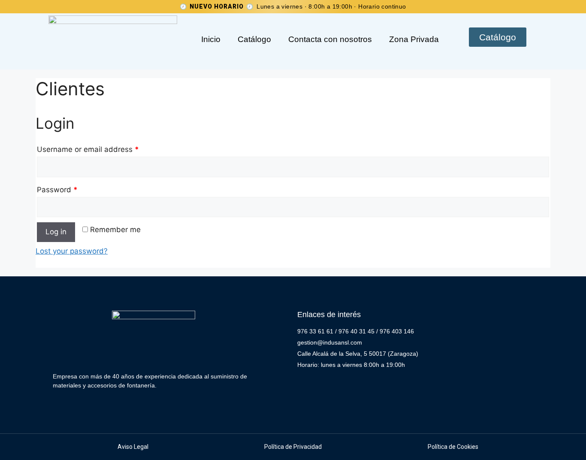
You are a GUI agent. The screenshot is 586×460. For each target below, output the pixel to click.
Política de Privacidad (293, 446)
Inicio (211, 39)
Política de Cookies (453, 446)
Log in (55, 231)
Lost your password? (72, 251)
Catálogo (254, 39)
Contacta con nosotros (330, 39)
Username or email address (88, 149)
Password (57, 189)
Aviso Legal (133, 446)
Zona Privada (414, 39)
